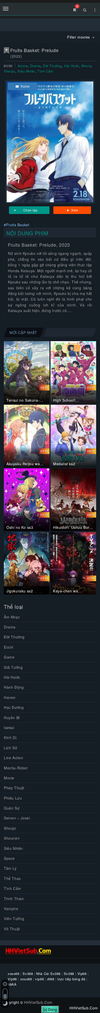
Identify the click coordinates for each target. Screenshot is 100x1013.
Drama (35, 65)
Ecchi (8, 647)
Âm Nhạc (12, 616)
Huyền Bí (12, 717)
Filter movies (79, 37)
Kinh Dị (10, 737)
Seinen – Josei (17, 817)
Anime (23, 65)
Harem (10, 697)
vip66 (39, 978)
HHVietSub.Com (38, 1002)
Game (9, 657)
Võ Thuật (12, 928)
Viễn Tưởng (14, 918)
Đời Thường (52, 65)
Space (9, 858)
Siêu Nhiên (26, 71)
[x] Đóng (50, 1009)
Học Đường (14, 707)
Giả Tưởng (13, 667)
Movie (86, 65)
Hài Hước (71, 65)
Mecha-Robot (16, 767)
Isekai (9, 727)
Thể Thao (12, 878)
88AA (12, 984)
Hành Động (14, 687)
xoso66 (13, 973)
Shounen (11, 838)
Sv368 (28, 973)
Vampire (11, 908)
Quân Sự (11, 808)
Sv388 (69, 973)
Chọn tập (30, 210)
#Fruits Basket (16, 224)
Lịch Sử (10, 747)
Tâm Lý (10, 868)
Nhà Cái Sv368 (48, 973)
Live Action (13, 757)
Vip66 (82, 973)
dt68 (50, 978)
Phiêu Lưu (13, 798)
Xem (74, 210)
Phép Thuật (14, 787)
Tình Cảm (45, 71)
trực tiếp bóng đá (71, 978)
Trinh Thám (14, 898)
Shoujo (9, 71)
